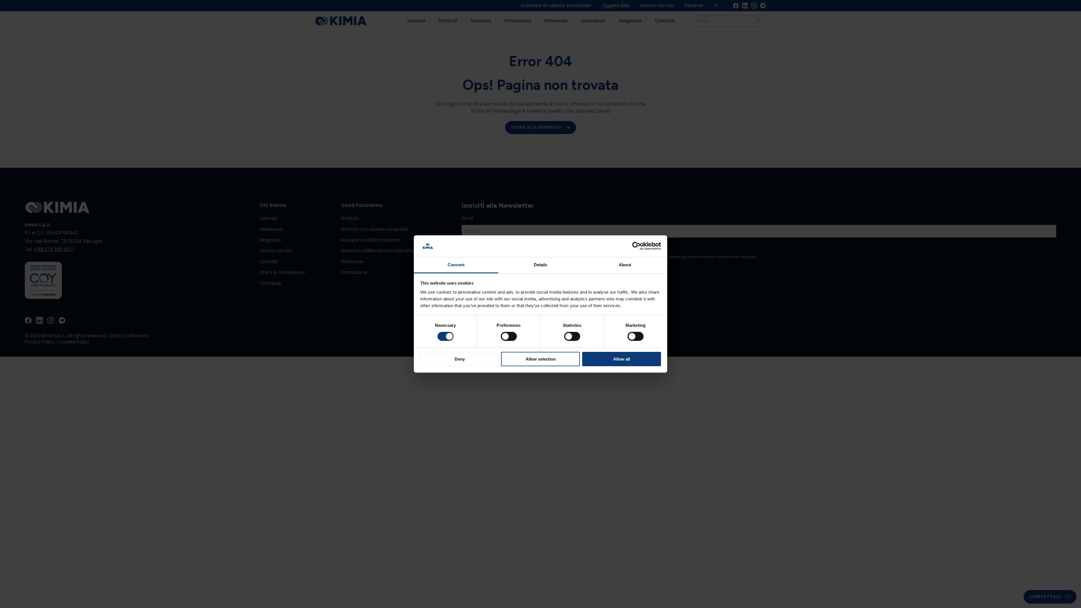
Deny (460, 359)
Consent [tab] (456, 264)
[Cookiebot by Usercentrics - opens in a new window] (636, 246)
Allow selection (541, 359)
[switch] (509, 336)
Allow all (621, 359)
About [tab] (625, 264)
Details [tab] (541, 264)
